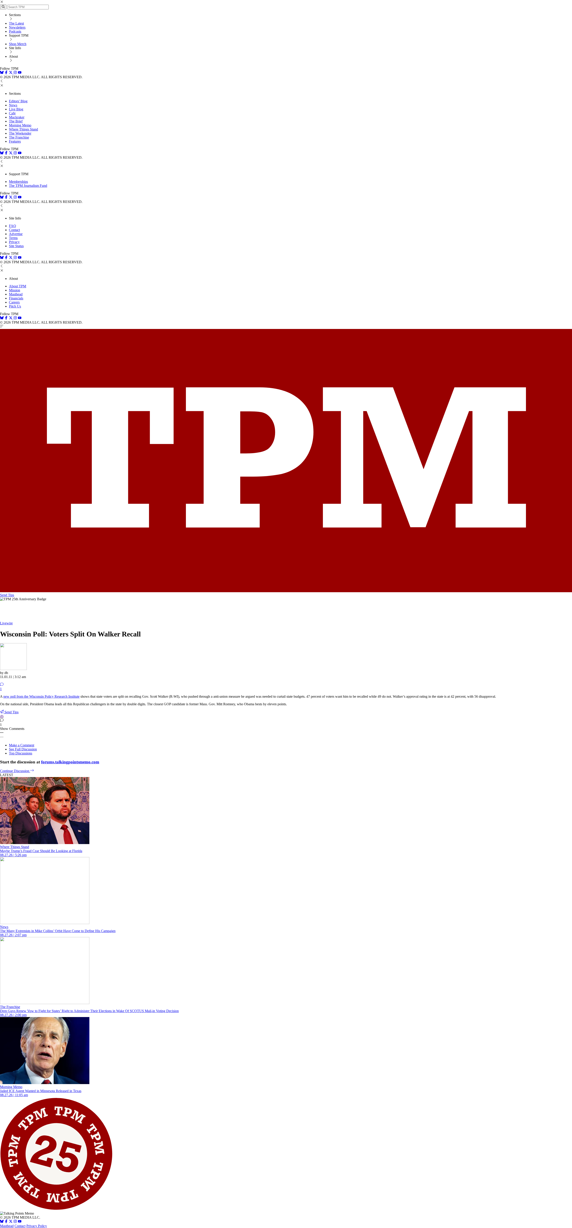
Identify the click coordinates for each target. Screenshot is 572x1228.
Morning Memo (20, 125)
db (2, 716)
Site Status (16, 246)
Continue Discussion (15, 771)
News (13, 105)
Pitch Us (15, 306)
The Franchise (19, 137)
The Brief (16, 121)
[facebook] (6, 73)
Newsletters (17, 27)
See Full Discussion (23, 749)
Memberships (18, 181)
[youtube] (19, 73)
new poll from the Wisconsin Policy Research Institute (41, 696)
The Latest (16, 23)
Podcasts (15, 31)
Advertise (16, 234)
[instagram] (15, 73)
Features (15, 141)
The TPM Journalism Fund (28, 185)
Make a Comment (21, 745)
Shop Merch (17, 44)
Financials (16, 298)
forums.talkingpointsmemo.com (70, 762)
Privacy (14, 242)
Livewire (6, 623)
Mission (14, 290)
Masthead (16, 294)
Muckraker (16, 117)
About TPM (17, 286)
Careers (14, 302)
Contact (14, 230)
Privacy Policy (36, 1226)
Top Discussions (20, 753)
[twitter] (11, 1222)
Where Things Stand (23, 129)
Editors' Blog (18, 101)
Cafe (12, 113)
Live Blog (16, 109)
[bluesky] (2, 73)
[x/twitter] (11, 73)
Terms (13, 238)
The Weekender (20, 133)
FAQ (12, 226)
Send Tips (7, 595)
